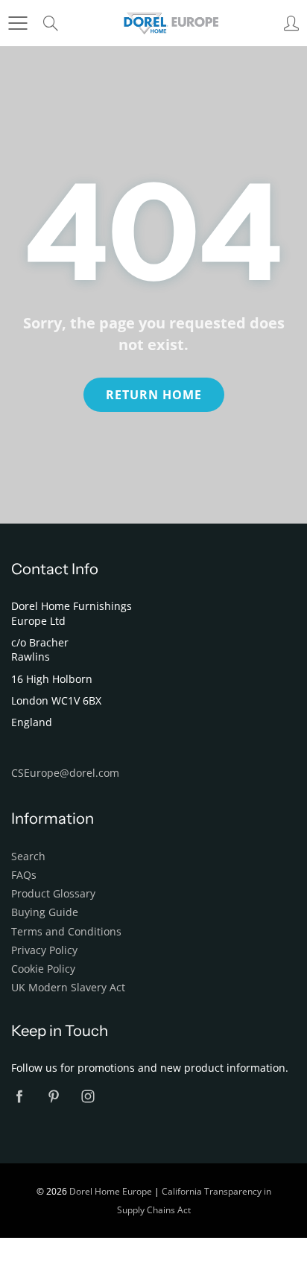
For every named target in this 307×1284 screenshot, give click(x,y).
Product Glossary (53, 893)
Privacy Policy (44, 950)
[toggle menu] (17, 23)
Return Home (154, 395)
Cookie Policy (43, 969)
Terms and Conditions (66, 931)
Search (28, 856)
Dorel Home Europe (110, 1191)
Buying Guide (44, 912)
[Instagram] (88, 1096)
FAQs (24, 875)
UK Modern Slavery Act (68, 987)
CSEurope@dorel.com (65, 773)
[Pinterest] (53, 1096)
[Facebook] (19, 1096)
